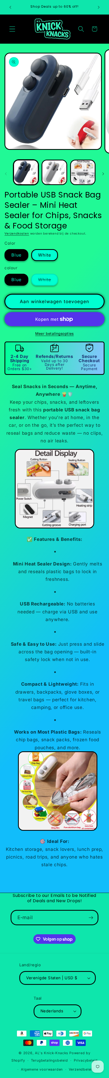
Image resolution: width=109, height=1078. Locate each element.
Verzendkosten (16, 233)
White (44, 255)
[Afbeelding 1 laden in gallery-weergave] (26, 172)
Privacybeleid (86, 1060)
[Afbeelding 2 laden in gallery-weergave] (54, 172)
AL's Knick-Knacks (51, 1053)
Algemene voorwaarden (42, 1069)
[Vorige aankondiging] (10, 7)
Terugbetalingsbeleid (49, 1060)
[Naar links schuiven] (6, 174)
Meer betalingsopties (54, 333)
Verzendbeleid (81, 1069)
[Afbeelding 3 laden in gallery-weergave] (83, 172)
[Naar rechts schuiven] (103, 174)
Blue (16, 255)
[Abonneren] (91, 917)
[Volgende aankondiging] (99, 7)
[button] (12, 29)
